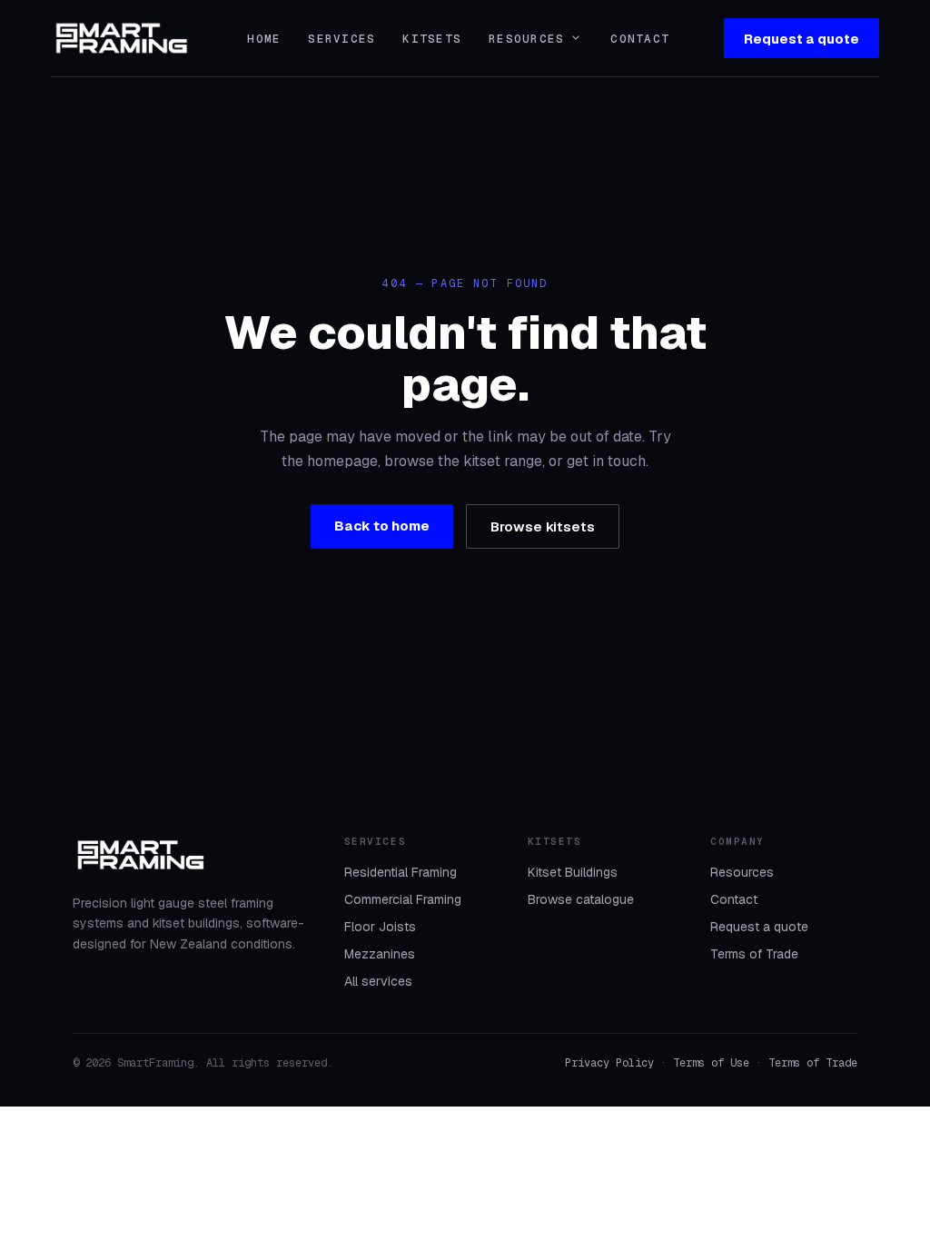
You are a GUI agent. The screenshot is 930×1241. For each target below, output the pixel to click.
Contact (639, 38)
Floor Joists (380, 926)
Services (341, 38)
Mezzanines (379, 954)
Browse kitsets (542, 526)
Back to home (382, 525)
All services (378, 981)
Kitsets (431, 38)
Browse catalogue (581, 899)
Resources (536, 38)
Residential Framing (400, 872)
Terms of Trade (754, 954)
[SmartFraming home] (122, 38)
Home (264, 38)
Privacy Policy (609, 1063)
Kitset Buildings (573, 872)
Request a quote (801, 38)
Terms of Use (711, 1063)
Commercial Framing (402, 899)
